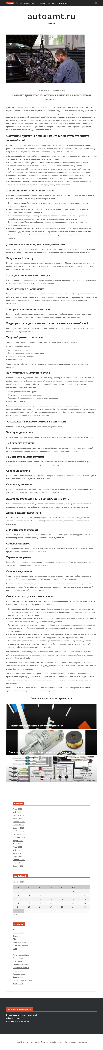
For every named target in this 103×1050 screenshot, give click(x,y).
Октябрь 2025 (18, 834)
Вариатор (17, 936)
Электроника (18, 984)
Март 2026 (17, 818)
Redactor (47, 91)
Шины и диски (18, 977)
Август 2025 (18, 841)
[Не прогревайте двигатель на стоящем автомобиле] (51, 716)
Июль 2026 (17, 809)
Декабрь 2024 (18, 866)
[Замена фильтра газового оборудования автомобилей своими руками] (51, 742)
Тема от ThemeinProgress (52, 1042)
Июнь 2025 (17, 847)
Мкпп (15, 949)
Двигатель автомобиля (22, 942)
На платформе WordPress (76, 1042)
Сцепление (17, 961)
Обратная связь (12, 1018)
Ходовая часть (19, 974)
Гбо (46, 99)
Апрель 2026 (18, 815)
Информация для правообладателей (21, 1015)
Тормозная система (21, 968)
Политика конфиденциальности (19, 1021)
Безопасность (18, 933)
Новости (16, 952)
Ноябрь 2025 (18, 831)
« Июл (15, 915)
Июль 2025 (17, 844)
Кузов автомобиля (20, 945)
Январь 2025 (18, 863)
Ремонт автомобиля (21, 955)
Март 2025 (17, 857)
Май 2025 (17, 850)
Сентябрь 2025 (19, 837)
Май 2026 (17, 812)
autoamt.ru (51, 18)
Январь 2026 (18, 825)
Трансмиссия (18, 971)
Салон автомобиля (21, 958)
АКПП (15, 930)
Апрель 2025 (18, 853)
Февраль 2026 (19, 822)
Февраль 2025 (19, 860)
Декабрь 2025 (18, 828)
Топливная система (21, 965)
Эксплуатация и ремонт (23, 980)
